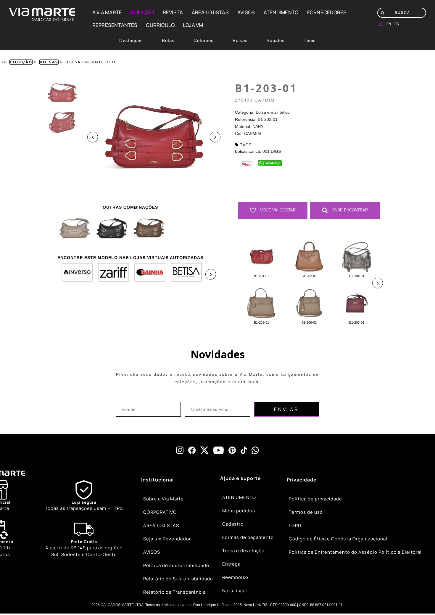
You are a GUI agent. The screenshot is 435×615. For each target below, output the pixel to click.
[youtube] (218, 450)
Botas (168, 40)
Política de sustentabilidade (176, 565)
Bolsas (240, 40)
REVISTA (173, 12)
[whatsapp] (255, 450)
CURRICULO (160, 25)
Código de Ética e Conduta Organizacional (338, 539)
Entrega (231, 564)
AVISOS (246, 12)
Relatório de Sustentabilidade (178, 579)
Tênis (310, 40)
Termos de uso (306, 512)
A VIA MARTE (107, 12)
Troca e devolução (243, 550)
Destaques (131, 40)
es (396, 23)
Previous (92, 137)
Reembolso (235, 577)
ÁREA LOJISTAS (210, 12)
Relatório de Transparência (174, 592)
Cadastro (233, 524)
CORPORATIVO (160, 512)
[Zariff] (111, 274)
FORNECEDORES (327, 12)
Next (215, 137)
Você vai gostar (277, 210)
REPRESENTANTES (115, 25)
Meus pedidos (238, 511)
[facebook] (191, 450)
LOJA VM (193, 25)
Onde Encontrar (349, 210)
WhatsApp (273, 163)
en (388, 23)
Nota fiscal (234, 590)
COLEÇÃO (142, 12)
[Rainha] (147, 274)
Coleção (21, 62)
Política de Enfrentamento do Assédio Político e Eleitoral (355, 552)
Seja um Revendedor (167, 539)
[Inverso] (74, 274)
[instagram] (179, 450)
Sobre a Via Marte (163, 499)
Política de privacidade (315, 499)
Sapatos (276, 40)
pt (381, 23)
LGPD (295, 525)
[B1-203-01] (74, 228)
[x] (204, 450)
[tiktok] (244, 450)
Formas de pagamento (248, 537)
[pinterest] (232, 450)
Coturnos (204, 40)
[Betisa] (183, 274)
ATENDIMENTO (281, 12)
